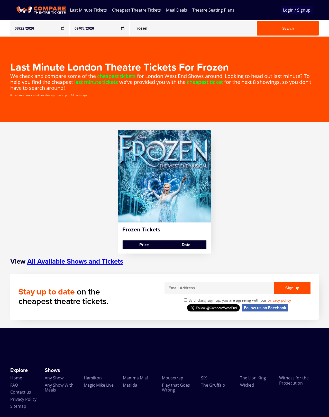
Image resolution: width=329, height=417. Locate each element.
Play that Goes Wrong (176, 387)
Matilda (130, 385)
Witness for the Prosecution (294, 380)
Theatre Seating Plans (213, 10)
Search (288, 28)
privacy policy (279, 300)
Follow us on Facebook (265, 307)
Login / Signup (296, 10)
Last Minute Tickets (88, 10)
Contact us (20, 392)
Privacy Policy (23, 399)
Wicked (247, 385)
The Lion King (253, 378)
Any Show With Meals (59, 387)
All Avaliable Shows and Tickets (75, 261)
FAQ (14, 385)
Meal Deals (176, 10)
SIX (204, 378)
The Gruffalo (213, 385)
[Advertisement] (164, 347)
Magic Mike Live (99, 385)
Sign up (292, 288)
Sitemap (18, 406)
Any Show (54, 378)
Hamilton (93, 378)
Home (16, 378)
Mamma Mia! (135, 378)
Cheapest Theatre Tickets (136, 10)
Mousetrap (172, 378)
